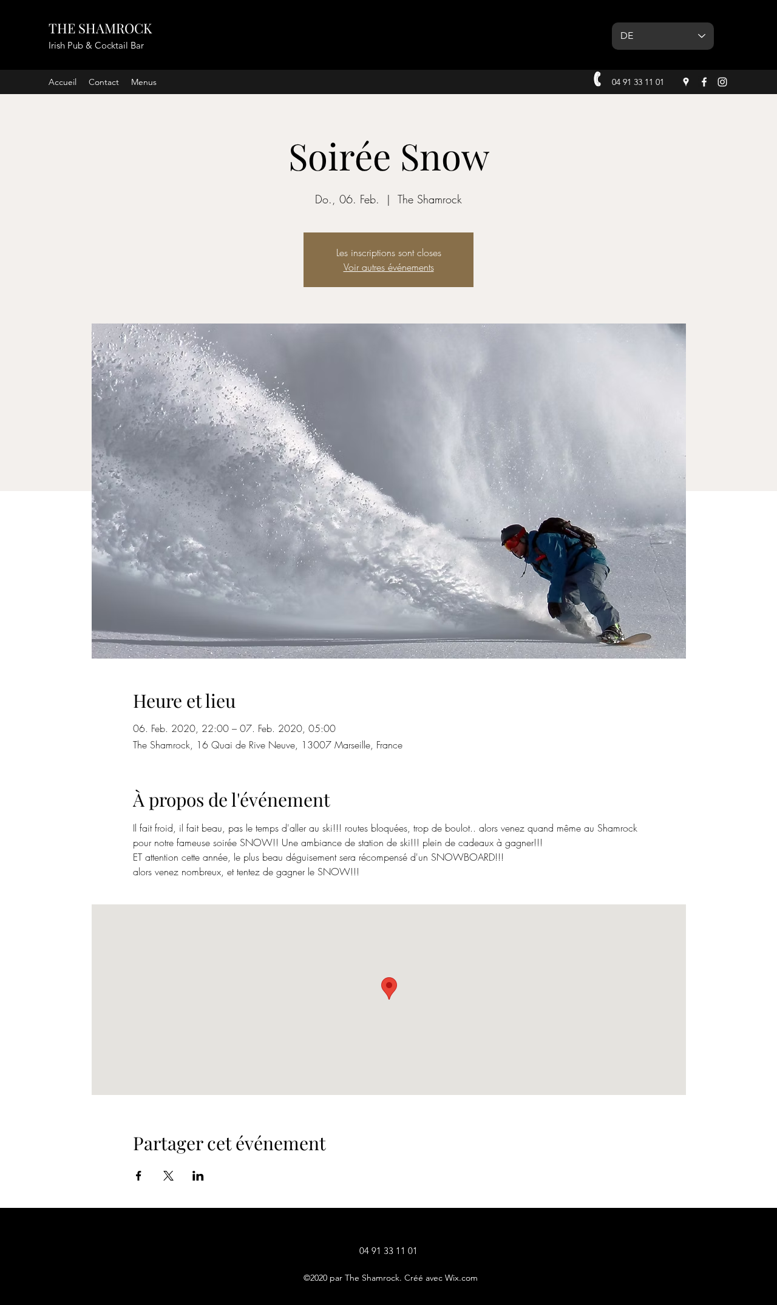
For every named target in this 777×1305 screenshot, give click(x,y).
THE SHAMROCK (100, 28)
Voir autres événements (389, 267)
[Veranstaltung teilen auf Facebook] (138, 1176)
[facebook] (704, 82)
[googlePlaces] (686, 82)
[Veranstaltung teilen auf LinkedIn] (198, 1176)
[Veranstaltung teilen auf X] (168, 1176)
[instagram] (722, 82)
